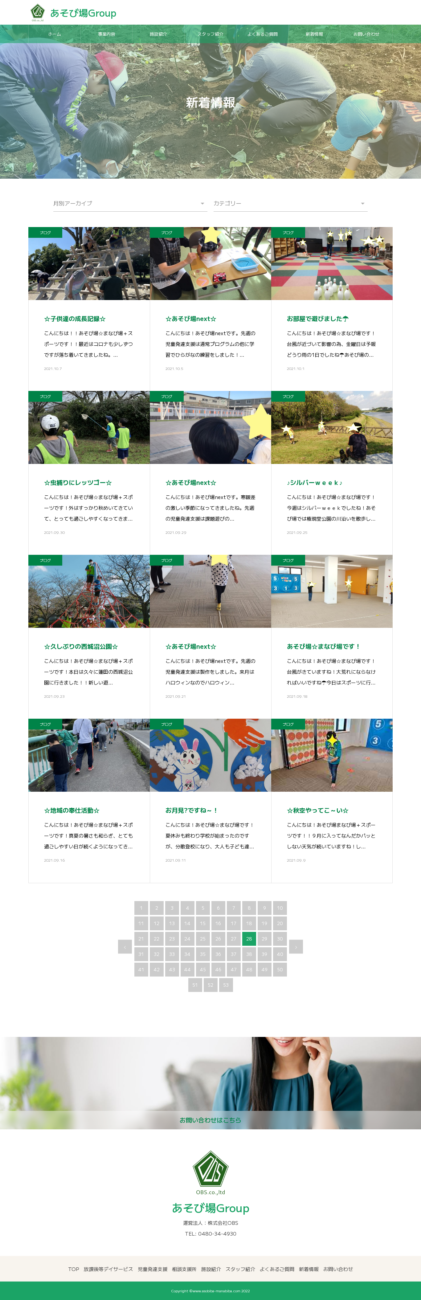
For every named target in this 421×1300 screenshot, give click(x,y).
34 (187, 954)
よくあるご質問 (262, 34)
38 (249, 954)
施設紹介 (158, 34)
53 (226, 985)
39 (264, 954)
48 (249, 969)
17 (233, 923)
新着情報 (314, 34)
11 (141, 923)
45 (203, 969)
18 (249, 923)
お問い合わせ (366, 34)
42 (156, 969)
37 (233, 954)
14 (187, 923)
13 (172, 923)
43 (172, 969)
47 (234, 969)
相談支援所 (184, 1269)
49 (264, 969)
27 (233, 939)
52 (210, 985)
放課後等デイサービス (108, 1269)
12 (156, 923)
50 (280, 969)
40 (280, 954)
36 (218, 954)
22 (156, 939)
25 (203, 939)
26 (218, 939)
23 (172, 939)
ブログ (45, 232)
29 (264, 939)
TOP (73, 1269)
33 (172, 954)
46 (218, 969)
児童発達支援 (152, 1269)
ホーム (54, 34)
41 (141, 969)
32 (156, 954)
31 (141, 954)
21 (141, 939)
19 (264, 923)
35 (203, 954)
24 (187, 939)
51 (195, 985)
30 (280, 939)
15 (203, 923)
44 (187, 969)
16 (218, 923)
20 (280, 923)
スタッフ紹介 (210, 34)
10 (280, 908)
